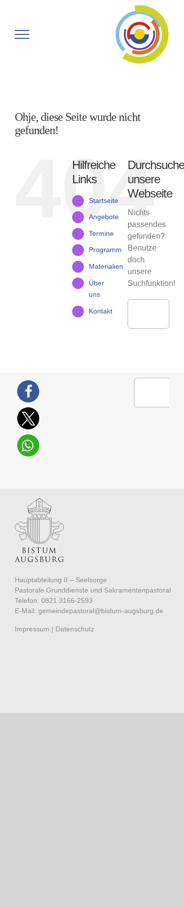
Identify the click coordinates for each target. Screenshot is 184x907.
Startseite (103, 200)
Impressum (32, 629)
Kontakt (100, 311)
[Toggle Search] (56, 34)
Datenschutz (74, 629)
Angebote (104, 217)
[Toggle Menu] (22, 34)
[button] (28, 391)
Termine (101, 233)
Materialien (106, 266)
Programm (105, 250)
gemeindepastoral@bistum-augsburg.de (100, 611)
